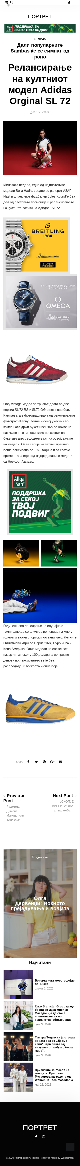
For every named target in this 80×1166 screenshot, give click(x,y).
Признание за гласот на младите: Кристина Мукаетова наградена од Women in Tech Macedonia (54, 1075)
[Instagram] (43, 1137)
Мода (42, 39)
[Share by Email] (60, 762)
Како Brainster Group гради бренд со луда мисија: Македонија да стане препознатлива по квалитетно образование (54, 1013)
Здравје (42, 857)
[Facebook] (36, 1137)
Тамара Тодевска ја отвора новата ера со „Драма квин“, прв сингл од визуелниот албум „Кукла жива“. (55, 1044)
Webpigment (67, 1157)
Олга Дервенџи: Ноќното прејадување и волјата (40, 903)
